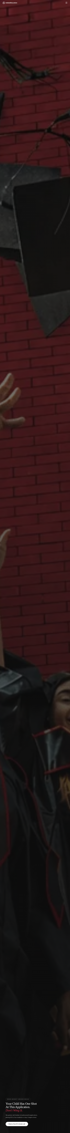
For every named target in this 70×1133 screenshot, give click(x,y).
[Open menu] (66, 2)
